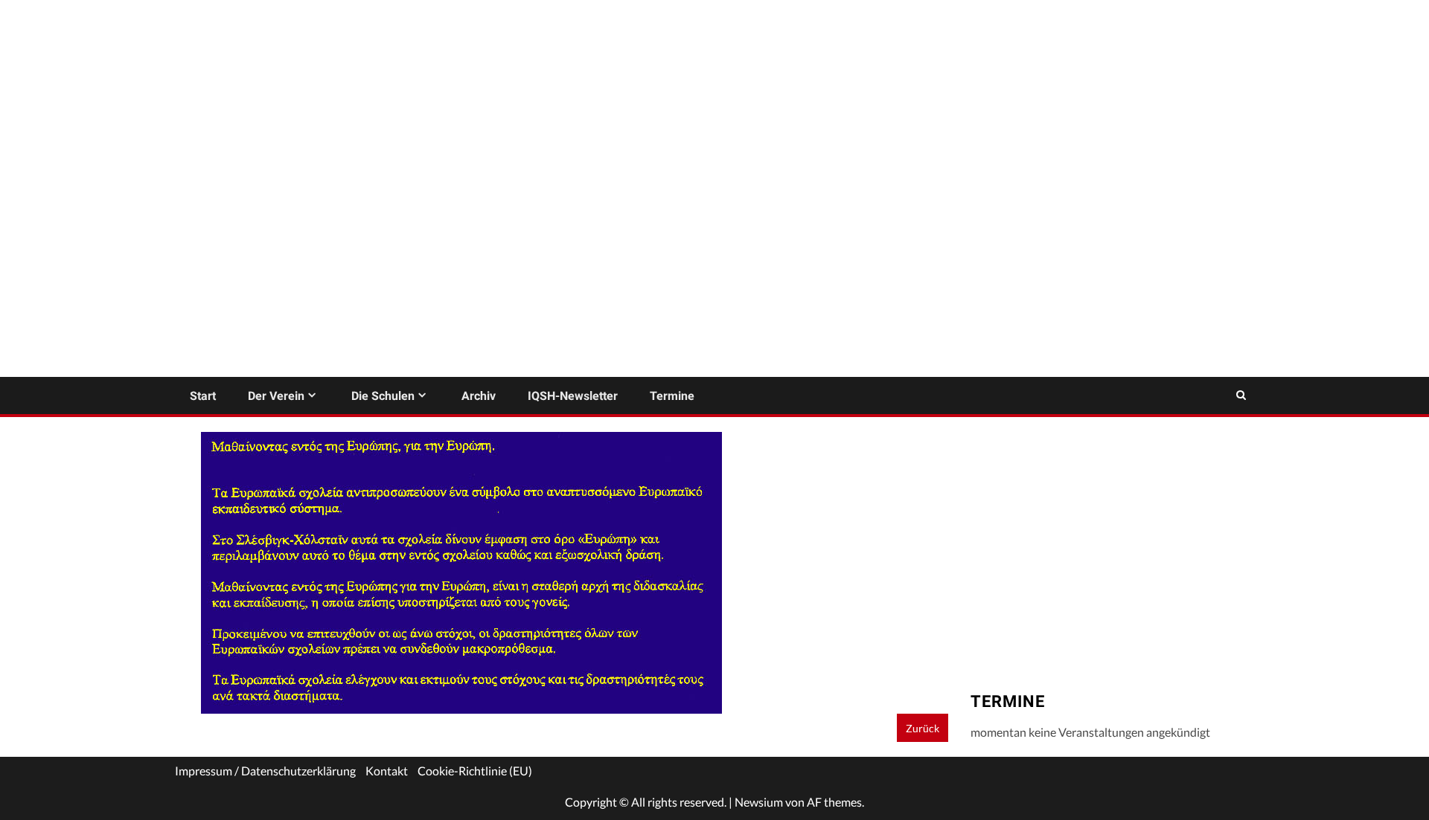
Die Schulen (383, 396)
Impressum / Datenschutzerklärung (265, 770)
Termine (672, 396)
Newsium (759, 802)
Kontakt (386, 770)
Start (203, 396)
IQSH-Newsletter (573, 396)
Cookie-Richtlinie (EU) (475, 770)
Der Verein (276, 396)
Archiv (478, 396)
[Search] (1241, 395)
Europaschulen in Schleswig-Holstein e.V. (342, 256)
